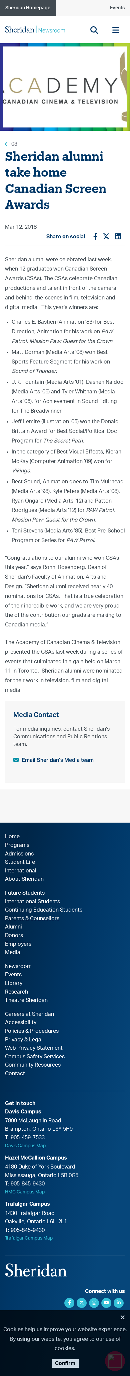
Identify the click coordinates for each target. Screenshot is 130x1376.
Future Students (25, 893)
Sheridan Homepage (27, 8)
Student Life (20, 862)
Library (13, 983)
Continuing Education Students (43, 910)
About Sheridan (24, 879)
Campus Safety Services (35, 1056)
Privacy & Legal (24, 1039)
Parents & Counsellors (32, 918)
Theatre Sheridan (26, 1000)
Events (117, 8)
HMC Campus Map (25, 1192)
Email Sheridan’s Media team (58, 760)
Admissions (19, 853)
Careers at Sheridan (29, 1014)
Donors (14, 935)
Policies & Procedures (32, 1031)
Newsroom (18, 966)
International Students (32, 901)
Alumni (13, 927)
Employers (18, 944)
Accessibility (20, 1022)
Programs (17, 845)
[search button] (94, 30)
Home (12, 836)
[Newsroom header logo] (35, 29)
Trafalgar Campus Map (29, 1238)
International (20, 870)
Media (12, 952)
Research (16, 992)
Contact (15, 1073)
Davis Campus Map (25, 1146)
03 (14, 144)
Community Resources (33, 1065)
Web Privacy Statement (34, 1048)
